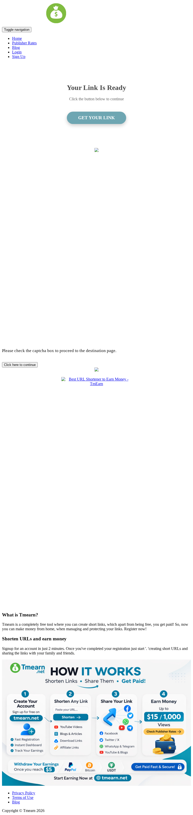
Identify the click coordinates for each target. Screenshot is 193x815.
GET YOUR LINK (96, 117)
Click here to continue (20, 365)
